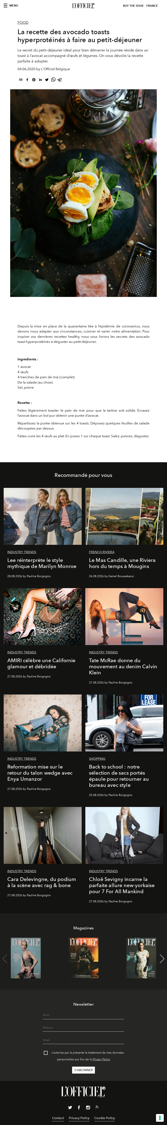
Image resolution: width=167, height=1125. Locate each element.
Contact (58, 1118)
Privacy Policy (101, 1059)
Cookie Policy (104, 1118)
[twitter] (47, 80)
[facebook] (27, 80)
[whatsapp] (53, 80)
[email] (21, 80)
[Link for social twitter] (70, 1108)
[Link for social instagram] (88, 1108)
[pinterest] (34, 80)
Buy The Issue (133, 6)
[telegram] (60, 80)
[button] (162, 958)
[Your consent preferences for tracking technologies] (160, 1118)
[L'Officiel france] (83, 6)
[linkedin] (40, 80)
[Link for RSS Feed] (97, 1108)
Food (23, 22)
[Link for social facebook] (79, 1108)
